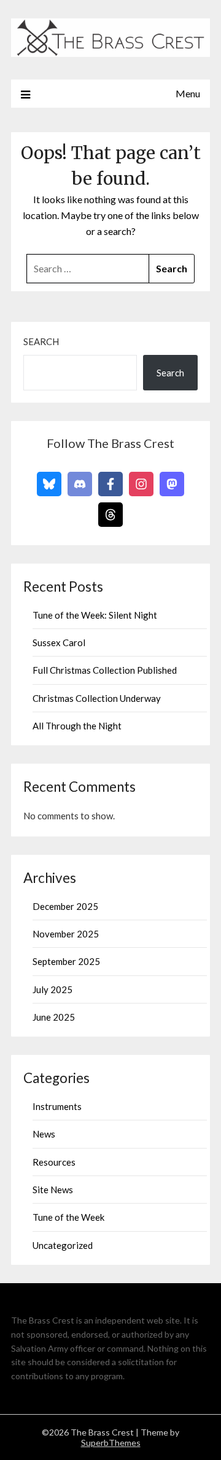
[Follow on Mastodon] (172, 484)
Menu (188, 93)
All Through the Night (77, 725)
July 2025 (52, 989)
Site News (53, 1189)
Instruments (57, 1106)
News (44, 1133)
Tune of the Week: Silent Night (95, 614)
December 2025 (65, 906)
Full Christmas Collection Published (105, 670)
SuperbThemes (111, 1442)
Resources (54, 1162)
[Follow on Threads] (110, 514)
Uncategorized (63, 1245)
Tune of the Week (68, 1217)
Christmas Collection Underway (97, 698)
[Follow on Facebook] (110, 484)
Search (41, 341)
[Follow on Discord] (80, 484)
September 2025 (66, 961)
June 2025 (54, 1016)
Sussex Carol (59, 642)
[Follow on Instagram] (141, 484)
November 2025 (66, 933)
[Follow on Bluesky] (49, 484)
